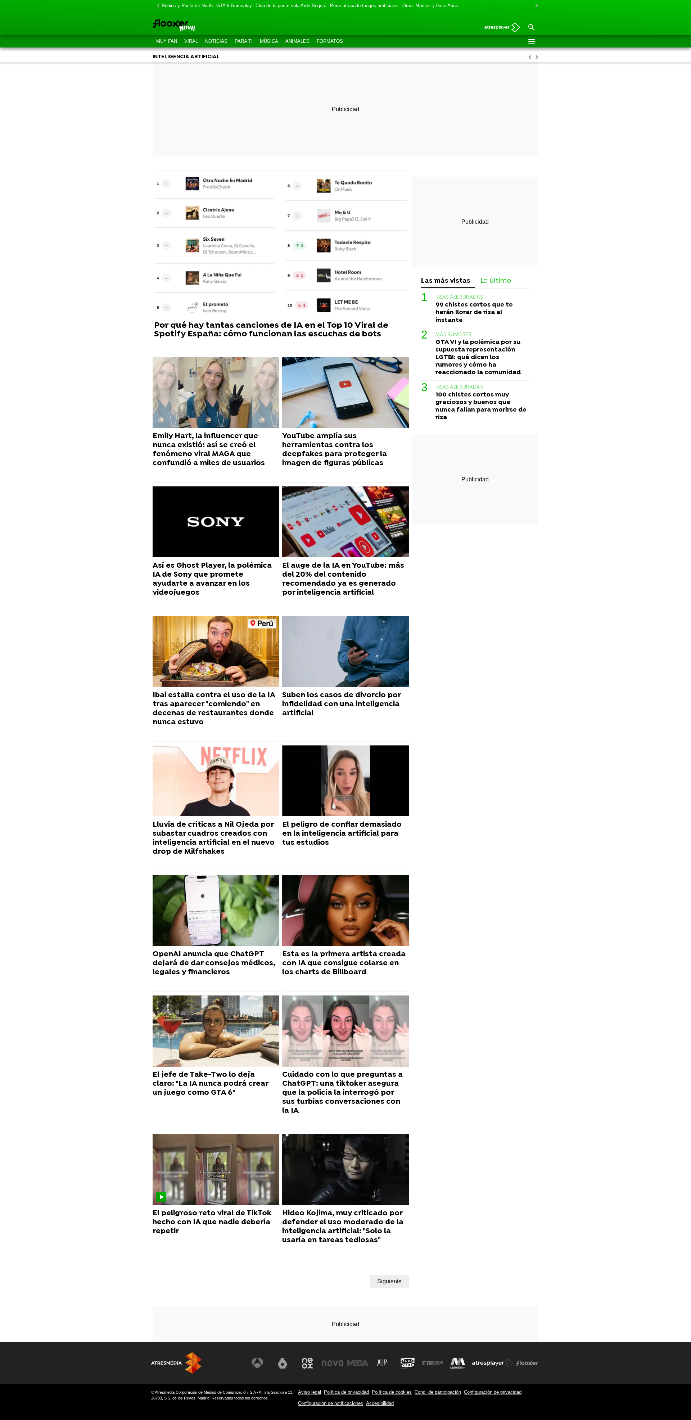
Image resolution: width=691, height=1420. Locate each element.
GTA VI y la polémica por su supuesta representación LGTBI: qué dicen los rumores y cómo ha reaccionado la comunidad (478, 357)
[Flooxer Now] (201, 26)
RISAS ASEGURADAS (459, 297)
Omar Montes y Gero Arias (430, 5)
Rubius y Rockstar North (187, 5)
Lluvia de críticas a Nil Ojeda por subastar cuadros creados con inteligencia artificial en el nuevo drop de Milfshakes (214, 838)
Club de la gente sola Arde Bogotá (291, 5)
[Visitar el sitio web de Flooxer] (527, 1363)
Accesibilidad (380, 1403)
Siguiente (389, 1281)
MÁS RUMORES (453, 335)
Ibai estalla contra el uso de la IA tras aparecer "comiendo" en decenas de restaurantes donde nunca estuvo (214, 709)
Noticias (216, 41)
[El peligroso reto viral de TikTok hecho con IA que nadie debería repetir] (216, 1170)
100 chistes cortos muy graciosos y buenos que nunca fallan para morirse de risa (481, 406)
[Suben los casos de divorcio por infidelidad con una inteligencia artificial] (345, 652)
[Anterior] (156, 6)
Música (269, 41)
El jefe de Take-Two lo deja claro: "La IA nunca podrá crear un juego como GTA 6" (210, 1084)
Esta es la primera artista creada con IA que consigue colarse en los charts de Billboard (344, 963)
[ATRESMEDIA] (176, 1362)
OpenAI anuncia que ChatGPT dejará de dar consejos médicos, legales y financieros (214, 963)
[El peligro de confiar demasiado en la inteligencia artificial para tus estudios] (345, 781)
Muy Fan (166, 41)
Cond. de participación (438, 1392)
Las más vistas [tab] (445, 281)
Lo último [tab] (495, 281)
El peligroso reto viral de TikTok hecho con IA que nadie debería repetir (212, 1222)
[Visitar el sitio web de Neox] (307, 1363)
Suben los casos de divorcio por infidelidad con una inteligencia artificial (341, 704)
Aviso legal (309, 1392)
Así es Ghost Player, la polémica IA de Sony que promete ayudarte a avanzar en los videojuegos (212, 579)
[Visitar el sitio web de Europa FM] (432, 1363)
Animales (297, 41)
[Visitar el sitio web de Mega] (358, 1363)
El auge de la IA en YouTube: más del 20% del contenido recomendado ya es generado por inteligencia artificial (343, 579)
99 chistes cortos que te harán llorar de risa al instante (474, 312)
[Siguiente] (534, 6)
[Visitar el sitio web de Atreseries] (382, 1363)
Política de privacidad (346, 1392)
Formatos (330, 41)
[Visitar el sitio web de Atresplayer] (492, 1363)
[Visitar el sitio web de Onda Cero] (408, 1363)
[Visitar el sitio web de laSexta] (282, 1363)
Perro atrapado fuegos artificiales (364, 5)
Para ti (244, 41)
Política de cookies (392, 1392)
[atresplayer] (499, 28)
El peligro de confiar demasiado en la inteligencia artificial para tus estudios (342, 834)
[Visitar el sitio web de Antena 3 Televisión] (257, 1363)
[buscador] (531, 28)
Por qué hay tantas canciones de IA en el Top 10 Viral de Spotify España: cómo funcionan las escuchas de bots (271, 330)
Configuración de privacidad (492, 1392)
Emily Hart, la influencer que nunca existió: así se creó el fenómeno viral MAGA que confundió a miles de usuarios (209, 450)
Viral (191, 41)
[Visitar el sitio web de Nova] (332, 1363)
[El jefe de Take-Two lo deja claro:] (216, 1031)
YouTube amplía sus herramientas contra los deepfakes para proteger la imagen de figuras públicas (334, 450)
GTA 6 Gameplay (234, 5)
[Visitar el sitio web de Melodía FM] (458, 1363)
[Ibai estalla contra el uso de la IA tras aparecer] (216, 652)
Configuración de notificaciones (330, 1403)
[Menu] (531, 41)
